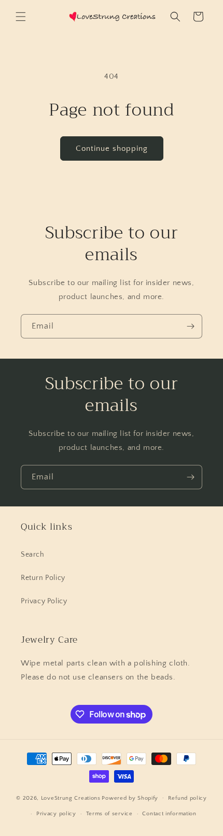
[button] (20, 16)
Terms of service (109, 814)
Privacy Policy (44, 601)
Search (33, 554)
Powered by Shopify (130, 798)
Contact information (169, 814)
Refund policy (187, 798)
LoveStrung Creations (71, 798)
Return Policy (43, 578)
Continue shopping (112, 148)
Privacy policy (56, 814)
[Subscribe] (190, 326)
